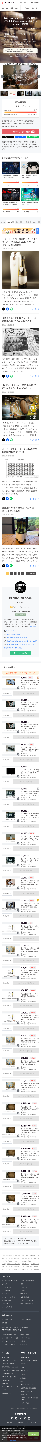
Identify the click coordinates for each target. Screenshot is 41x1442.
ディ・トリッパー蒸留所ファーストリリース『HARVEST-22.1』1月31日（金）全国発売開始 (20, 241)
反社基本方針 (24, 1394)
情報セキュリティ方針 (26, 1391)
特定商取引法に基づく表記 (13, 648)
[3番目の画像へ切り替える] (20, 93)
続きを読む (33, 626)
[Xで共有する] (3, 309)
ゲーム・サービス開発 (8, 1297)
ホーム (3, 222)
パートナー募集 (31, 1423)
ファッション (6, 1294)
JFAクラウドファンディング (10, 1387)
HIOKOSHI (5, 1383)
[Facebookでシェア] (7, 309)
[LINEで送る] (11, 309)
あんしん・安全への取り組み (28, 1360)
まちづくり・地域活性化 (27, 1280)
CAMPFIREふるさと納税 (9, 1377)
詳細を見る (6, 693)
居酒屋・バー (25, 1264)
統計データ (23, 1344)
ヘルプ (22, 1367)
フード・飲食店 (6, 1287)
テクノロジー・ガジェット (9, 1280)
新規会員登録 (35, 3)
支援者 (19, 222)
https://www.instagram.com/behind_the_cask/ (22, 641)
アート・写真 (6, 1303)
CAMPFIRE (5, 1357)
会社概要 (9, 1423)
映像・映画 (23, 1294)
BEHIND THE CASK (12, 28)
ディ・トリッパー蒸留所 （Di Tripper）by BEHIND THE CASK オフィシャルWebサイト (20, 51)
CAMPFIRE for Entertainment (10, 1370)
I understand (33, 1434)
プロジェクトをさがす (13, 1255)
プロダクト (26, 28)
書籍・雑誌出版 (24, 1297)
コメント (36, 222)
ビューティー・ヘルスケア (28, 1300)
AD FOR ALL (5, 1380)
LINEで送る (34, 137)
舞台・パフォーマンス (26, 1303)
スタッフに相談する (26, 1319)
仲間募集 (27, 222)
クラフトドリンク (27, 1266)
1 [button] (7, 573)
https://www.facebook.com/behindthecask (20, 644)
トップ (3, 1255)
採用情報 (20, 1423)
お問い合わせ (24, 1370)
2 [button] (11, 573)
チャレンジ (23, 1287)
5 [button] (22, 573)
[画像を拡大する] (18, 687)
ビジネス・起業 (6, 1300)
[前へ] (2, 76)
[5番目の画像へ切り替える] (37, 93)
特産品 (24, 1261)
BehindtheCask (11, 631)
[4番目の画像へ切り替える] (28, 93)
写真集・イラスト (27, 1269)
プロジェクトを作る (7, 1319)
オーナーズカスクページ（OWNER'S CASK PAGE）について (19, 450)
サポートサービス (25, 1338)
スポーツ (23, 1290)
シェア (21, 137)
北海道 (35, 28)
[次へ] (38, 76)
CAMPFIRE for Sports (8, 1373)
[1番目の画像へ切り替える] (4, 93)
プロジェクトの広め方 (8, 1344)
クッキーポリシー (25, 1403)
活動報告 (10, 222)
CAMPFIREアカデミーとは (9, 1334)
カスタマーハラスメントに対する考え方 (29, 1398)
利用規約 (23, 1378)
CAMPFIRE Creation (8, 1363)
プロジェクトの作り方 (8, 1341)
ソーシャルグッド (7, 1307)
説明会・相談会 (24, 1334)
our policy (13, 1440)
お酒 (23, 1258)
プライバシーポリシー (26, 1384)
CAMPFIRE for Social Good (10, 1367)
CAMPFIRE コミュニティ (9, 1360)
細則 (21, 1381)
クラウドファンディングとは (10, 1338)
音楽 (21, 1284)
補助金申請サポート (7, 1393)
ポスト (9, 137)
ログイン (26, 3)
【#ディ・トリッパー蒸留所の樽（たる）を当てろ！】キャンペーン (19, 387)
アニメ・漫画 (6, 1290)
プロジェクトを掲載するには (10, 8)
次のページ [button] (30, 573)
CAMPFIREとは (25, 1357)
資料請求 (4, 1323)
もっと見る (34, 309)
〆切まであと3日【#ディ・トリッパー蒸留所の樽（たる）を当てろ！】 (20, 320)
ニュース (23, 1363)
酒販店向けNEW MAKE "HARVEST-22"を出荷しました (19, 509)
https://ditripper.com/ (13, 634)
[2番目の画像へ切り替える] (12, 93)
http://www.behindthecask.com (17, 638)
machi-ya (4, 1390)
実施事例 (23, 1341)
